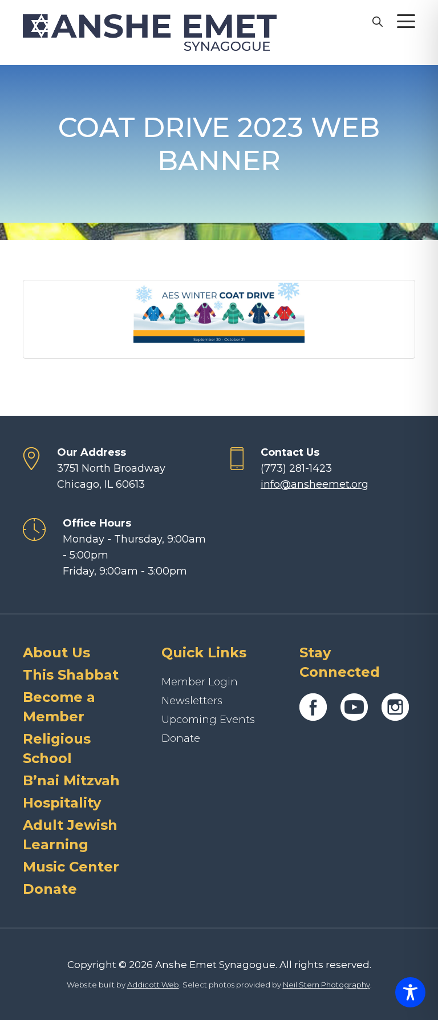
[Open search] (377, 21)
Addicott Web (153, 984)
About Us (56, 652)
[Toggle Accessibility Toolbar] (410, 992)
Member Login (199, 682)
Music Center (71, 866)
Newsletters (191, 700)
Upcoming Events (208, 719)
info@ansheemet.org (314, 484)
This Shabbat (71, 674)
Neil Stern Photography (326, 984)
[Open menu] (406, 21)
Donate (50, 889)
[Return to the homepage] (150, 32)
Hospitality (62, 802)
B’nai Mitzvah (71, 780)
